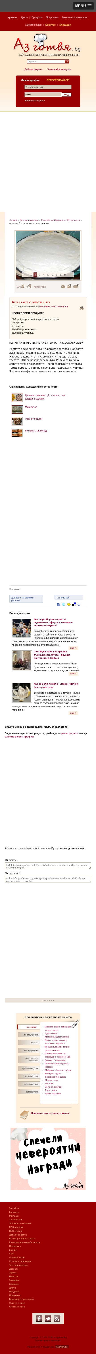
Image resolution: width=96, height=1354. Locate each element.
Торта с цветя (51, 1090)
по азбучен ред (31, 1034)
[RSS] (57, 1318)
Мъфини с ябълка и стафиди (58, 1070)
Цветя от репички (53, 1087)
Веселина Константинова (53, 306)
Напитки (13, 1276)
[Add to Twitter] (63, 608)
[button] (83, 6)
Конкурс (50, 24)
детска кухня (32, 1092)
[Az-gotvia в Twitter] (48, 1318)
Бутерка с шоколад (36, 430)
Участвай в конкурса (59, 69)
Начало (13, 220)
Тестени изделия (29, 220)
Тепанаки (49, 1083)
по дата (34, 1042)
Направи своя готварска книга (50, 1113)
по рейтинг (32, 1027)
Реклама (14, 1216)
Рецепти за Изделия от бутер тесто (60, 220)
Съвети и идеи (33, 24)
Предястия (15, 1246)
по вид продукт (30, 1050)
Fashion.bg (62, 1347)
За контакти (15, 1219)
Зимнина (14, 1280)
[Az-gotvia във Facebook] (39, 1318)
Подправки (52, 17)
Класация (65, 24)
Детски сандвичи (53, 1093)
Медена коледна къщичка (57, 1036)
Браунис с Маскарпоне (55, 1060)
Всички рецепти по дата (22, 1238)
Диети (24, 17)
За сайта (14, 1208)
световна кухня (31, 1084)
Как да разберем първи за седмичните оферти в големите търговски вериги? (53, 622)
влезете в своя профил (19, 736)
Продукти (36, 17)
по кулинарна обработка (31, 1059)
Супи (11, 1253)
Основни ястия (17, 1257)
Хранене (12, 17)
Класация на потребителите (24, 1242)
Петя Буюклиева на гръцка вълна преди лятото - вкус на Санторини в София (52, 654)
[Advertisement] (48, 162)
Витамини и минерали (74, 17)
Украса (13, 1272)
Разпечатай (62, 597)
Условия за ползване (20, 1223)
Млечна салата (51, 1080)
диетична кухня (30, 1076)
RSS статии (15, 1231)
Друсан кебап (51, 1033)
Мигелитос (31, 407)
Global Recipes (17, 1306)
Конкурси (14, 1212)
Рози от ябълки (33, 418)
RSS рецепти (16, 1227)
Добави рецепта (33, 69)
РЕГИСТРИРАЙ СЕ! (58, 80)
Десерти (13, 1269)
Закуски (13, 1250)
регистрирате (69, 733)
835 (19, 287)
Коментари (40, 287)
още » (73, 648)
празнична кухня (30, 1068)
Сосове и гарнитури (20, 1261)
